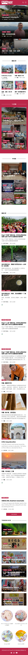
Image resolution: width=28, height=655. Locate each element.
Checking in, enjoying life (10, 17)
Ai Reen (6, 533)
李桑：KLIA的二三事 (8, 471)
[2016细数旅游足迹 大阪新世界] (14, 585)
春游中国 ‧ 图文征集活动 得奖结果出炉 (13, 559)
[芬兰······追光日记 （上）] (14, 529)
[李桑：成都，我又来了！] (7, 85)
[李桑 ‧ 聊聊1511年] (14, 372)
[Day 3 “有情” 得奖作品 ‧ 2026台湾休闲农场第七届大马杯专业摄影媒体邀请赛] (14, 224)
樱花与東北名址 (19, 190)
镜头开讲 (5, 543)
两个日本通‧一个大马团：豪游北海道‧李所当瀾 (14, 572)
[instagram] (14, 652)
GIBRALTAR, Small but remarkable (13, 501)
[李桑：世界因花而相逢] (14, 30)
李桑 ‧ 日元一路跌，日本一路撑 (11, 51)
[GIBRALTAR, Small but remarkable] (14, 490)
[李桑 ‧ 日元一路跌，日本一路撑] (14, 47)
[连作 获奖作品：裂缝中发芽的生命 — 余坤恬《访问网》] (14, 253)
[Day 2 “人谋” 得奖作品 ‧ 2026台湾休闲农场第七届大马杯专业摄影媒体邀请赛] (14, 312)
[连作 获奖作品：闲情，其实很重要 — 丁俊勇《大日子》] (14, 283)
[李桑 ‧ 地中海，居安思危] (14, 402)
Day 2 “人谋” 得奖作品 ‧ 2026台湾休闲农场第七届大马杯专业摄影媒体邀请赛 (14, 323)
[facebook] (11, 652)
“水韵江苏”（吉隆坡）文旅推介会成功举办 (14, 175)
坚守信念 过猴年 (7, 545)
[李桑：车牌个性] (14, 599)
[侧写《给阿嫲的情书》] (20, 85)
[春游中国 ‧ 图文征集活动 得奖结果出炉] (14, 557)
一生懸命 (16, 72)
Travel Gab (5, 15)
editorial (7, 178)
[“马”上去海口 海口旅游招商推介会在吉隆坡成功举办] (8, 186)
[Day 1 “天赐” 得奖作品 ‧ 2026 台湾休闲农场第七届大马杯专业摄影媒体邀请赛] (14, 341)
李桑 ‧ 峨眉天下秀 (19, 75)
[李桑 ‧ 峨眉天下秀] (20, 69)
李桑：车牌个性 (7, 601)
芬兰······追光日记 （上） (9, 531)
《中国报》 (7, 575)
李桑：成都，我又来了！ (7, 92)
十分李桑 (4, 31)
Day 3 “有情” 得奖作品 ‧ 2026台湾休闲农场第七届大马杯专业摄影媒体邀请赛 (14, 235)
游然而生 (8, 31)
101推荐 (17, 188)
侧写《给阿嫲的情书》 (20, 91)
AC (5, 589)
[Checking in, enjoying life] (14, 13)
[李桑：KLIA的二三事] (14, 460)
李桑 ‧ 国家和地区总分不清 (20, 146)
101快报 (4, 171)
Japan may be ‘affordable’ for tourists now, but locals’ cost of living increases (7, 148)
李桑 (5, 36)
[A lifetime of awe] (7, 69)
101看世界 (8, 261)
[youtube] (16, 652)
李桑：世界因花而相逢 (8, 34)
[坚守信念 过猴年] (14, 543)
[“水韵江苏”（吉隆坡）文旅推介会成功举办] (14, 171)
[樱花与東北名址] (20, 186)
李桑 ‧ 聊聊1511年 (7, 383)
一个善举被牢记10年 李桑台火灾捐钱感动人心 (20, 201)
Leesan (5, 19)
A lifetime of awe (7, 75)
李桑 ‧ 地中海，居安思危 (9, 412)
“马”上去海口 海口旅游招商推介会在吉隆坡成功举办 (8, 189)
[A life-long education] (14, 431)
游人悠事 (9, 529)
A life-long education (9, 442)
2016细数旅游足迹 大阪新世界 (11, 587)
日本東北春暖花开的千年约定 (8, 202)
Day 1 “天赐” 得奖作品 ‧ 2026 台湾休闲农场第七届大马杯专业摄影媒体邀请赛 (14, 352)
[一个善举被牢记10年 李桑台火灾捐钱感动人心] (20, 198)
